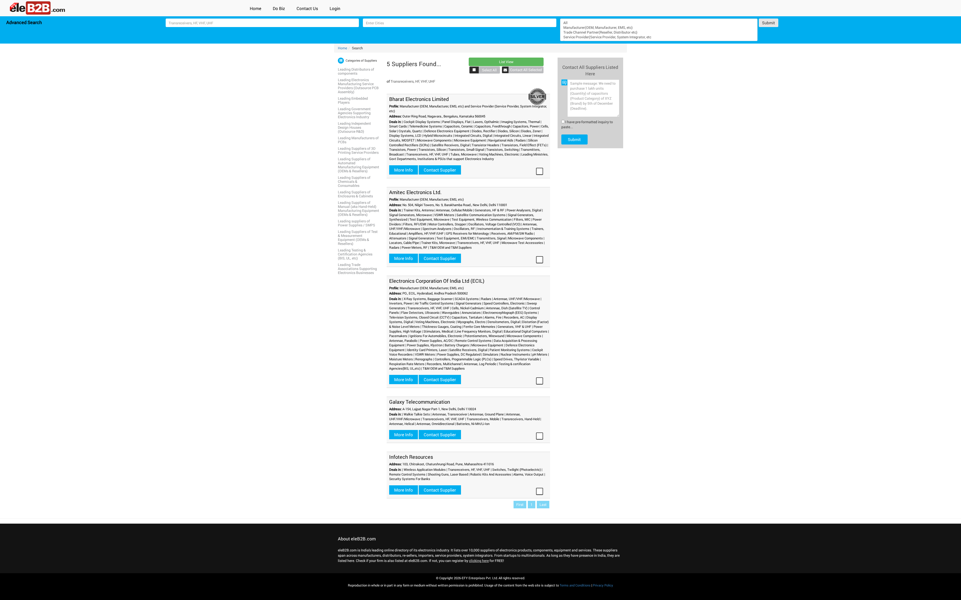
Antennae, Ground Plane (486, 414)
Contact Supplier (440, 170)
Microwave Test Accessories (522, 242)
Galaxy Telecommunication (419, 401)
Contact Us (307, 8)
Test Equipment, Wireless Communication (482, 219)
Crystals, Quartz (410, 131)
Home (255, 8)
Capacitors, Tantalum (467, 317)
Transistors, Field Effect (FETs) (524, 145)
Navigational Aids (500, 140)
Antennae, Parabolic (403, 340)
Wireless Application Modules (425, 469)
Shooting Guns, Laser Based (448, 474)
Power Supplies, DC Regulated (458, 354)
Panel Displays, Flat (456, 121)
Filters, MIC (522, 219)
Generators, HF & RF (489, 210)
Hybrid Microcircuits (437, 135)
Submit (768, 22)
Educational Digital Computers (525, 331)
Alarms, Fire (493, 317)
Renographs (423, 359)
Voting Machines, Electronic (499, 154)
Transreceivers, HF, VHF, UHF (427, 154)
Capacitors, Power (526, 126)
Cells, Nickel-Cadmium (468, 308)
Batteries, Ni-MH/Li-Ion (473, 423)
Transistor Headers (485, 145)
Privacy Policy (603, 585)
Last (543, 504)
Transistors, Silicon (432, 149)
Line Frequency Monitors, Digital (478, 331)
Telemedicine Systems (425, 126)
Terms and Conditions (575, 585)
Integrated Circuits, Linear (512, 135)
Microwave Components (434, 140)
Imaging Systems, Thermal (520, 121)
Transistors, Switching (502, 149)
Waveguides (450, 312)
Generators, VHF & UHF (514, 326)
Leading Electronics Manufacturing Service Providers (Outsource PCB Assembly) (358, 85)
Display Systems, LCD (405, 135)
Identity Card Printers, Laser (427, 350)
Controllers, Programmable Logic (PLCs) (463, 359)
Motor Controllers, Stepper (447, 224)
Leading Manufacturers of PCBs (358, 139)
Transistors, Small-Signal (466, 149)
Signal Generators (421, 238)
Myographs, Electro (471, 322)
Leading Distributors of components (356, 71)
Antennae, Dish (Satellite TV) (506, 308)
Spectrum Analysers (436, 228)
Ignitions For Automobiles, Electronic (435, 336)
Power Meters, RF (414, 247)
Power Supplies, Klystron (424, 345)
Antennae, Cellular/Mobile (454, 210)
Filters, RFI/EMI (414, 224)
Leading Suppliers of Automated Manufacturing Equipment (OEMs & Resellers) (358, 165)
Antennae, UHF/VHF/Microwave (517, 298)
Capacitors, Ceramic (458, 126)
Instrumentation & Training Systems (503, 228)
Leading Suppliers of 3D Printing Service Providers (358, 150)
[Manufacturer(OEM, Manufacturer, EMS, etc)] (658, 27)
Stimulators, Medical (438, 331)
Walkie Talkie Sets (417, 414)
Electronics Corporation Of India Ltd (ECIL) (437, 280)
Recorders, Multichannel (444, 364)
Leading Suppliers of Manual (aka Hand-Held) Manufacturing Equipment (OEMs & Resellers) (358, 208)
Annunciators (471, 312)
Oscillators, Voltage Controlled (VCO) (494, 224)
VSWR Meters (444, 215)
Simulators (490, 354)
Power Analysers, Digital (524, 210)
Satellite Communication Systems (481, 215)
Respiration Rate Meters (406, 364)
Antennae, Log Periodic (480, 364)
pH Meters (539, 354)
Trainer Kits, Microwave (438, 242)
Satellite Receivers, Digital (450, 145)
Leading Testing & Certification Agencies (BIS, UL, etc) (355, 254)
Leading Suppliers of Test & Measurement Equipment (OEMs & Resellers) (358, 237)
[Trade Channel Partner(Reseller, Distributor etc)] (658, 32)
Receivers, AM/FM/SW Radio (512, 233)
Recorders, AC (514, 317)
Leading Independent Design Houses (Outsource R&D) (354, 127)
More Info (403, 170)
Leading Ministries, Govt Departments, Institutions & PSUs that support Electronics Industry (468, 156)
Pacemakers (398, 336)
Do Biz (279, 8)
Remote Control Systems (473, 340)
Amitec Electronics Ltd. (415, 192)
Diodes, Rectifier (484, 131)
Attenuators (397, 238)
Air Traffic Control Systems (434, 303)
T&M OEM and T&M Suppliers (451, 247)
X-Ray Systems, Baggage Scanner (428, 298)
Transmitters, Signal (491, 238)
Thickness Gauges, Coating (441, 326)
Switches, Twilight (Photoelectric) (516, 469)
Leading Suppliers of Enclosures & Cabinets (355, 194)
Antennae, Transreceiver (449, 414)
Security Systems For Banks (409, 479)
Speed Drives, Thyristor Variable (516, 359)
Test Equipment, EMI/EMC (455, 238)
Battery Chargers (457, 345)
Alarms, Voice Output (528, 474)
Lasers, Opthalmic (486, 121)
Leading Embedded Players (353, 100)
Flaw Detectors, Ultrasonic (420, 312)
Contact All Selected (526, 69)
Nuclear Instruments (515, 354)
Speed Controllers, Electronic (504, 303)
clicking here (479, 560)
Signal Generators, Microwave (410, 215)
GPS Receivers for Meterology (467, 233)
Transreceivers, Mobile (483, 419)
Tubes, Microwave (463, 154)
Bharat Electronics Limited (419, 99)
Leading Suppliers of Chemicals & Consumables (354, 181)
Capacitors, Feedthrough (493, 126)
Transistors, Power (402, 149)
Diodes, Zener (531, 131)
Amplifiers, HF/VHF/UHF (426, 233)
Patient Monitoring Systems (510, 350)
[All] (658, 22)
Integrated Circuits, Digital (473, 135)
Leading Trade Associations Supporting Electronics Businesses (357, 268)
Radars (521, 140)
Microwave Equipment (470, 140)
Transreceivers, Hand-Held (521, 419)
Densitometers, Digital (504, 322)
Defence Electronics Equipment (446, 131)
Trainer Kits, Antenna (419, 210)
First (520, 504)
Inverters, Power (401, 303)
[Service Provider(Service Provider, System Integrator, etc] (658, 37)
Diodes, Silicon (508, 131)
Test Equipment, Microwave (429, 219)
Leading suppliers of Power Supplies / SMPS (356, 223)
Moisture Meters (401, 359)
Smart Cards (398, 126)
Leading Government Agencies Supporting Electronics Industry (354, 112)
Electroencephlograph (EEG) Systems (510, 312)
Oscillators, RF (464, 228)
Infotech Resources (411, 457)
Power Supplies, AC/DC (436, 340)
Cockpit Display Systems (422, 121)
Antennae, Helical (401, 423)
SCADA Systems (467, 298)
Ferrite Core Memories (479, 326)
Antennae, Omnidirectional (435, 423)
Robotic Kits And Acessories (490, 474)
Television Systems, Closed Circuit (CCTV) (419, 317)
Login (335, 8)
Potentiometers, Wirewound (484, 336)
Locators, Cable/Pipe (404, 242)
